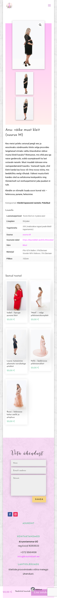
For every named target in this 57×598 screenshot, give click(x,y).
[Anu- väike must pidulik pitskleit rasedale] (24, 94)
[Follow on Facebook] (10, 514)
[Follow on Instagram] (15, 514)
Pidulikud (46, 203)
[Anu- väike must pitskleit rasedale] (24, 119)
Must (25, 245)
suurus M (27, 235)
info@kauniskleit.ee (28, 556)
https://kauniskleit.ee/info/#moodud (38, 240)
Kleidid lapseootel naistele (29, 203)
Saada (39, 499)
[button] (40, 24)
